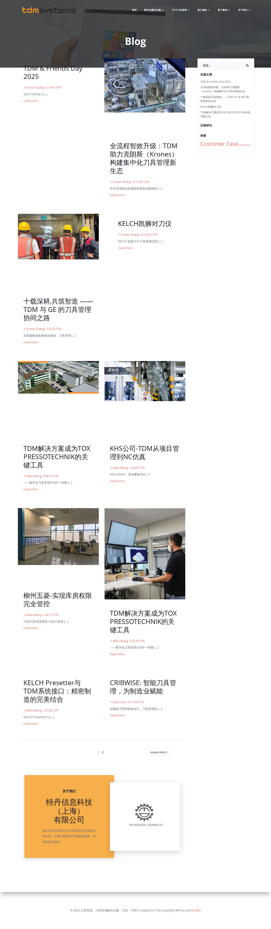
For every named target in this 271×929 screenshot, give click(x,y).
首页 (134, 9)
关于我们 (243, 9)
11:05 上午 (143, 182)
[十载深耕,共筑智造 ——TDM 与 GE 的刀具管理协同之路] (58, 236)
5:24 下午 (139, 641)
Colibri (196, 910)
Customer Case (219, 143)
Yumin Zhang (35, 88)
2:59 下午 (55, 329)
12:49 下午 (151, 235)
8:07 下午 (139, 468)
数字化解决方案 (152, 9)
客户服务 (202, 9)
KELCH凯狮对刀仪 (210, 106)
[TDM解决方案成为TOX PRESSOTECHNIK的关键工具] (58, 377)
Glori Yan (119, 702)
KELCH (242, 145)
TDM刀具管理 (179, 9)
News (248, 145)
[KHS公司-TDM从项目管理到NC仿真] (144, 381)
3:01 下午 (55, 88)
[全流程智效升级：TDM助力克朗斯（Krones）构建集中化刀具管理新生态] (144, 85)
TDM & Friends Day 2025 (215, 81)
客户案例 (222, 9)
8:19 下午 (52, 476)
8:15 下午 (52, 615)
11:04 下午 (137, 702)
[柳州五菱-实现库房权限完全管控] (58, 536)
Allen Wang (34, 476)
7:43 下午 (52, 710)
